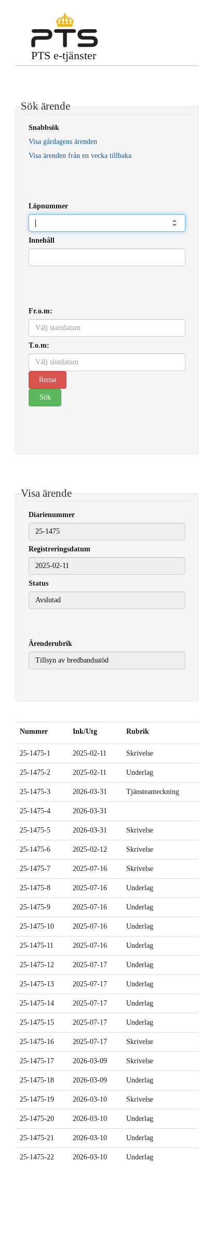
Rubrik (137, 731)
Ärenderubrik (50, 644)
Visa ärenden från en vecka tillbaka (80, 156)
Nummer (34, 731)
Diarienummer (52, 515)
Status (38, 583)
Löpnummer (48, 206)
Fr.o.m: (40, 311)
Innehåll (42, 240)
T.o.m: (39, 345)
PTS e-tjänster (63, 55)
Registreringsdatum (59, 549)
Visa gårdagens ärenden (63, 142)
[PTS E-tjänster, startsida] (64, 29)
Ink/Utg (85, 731)
